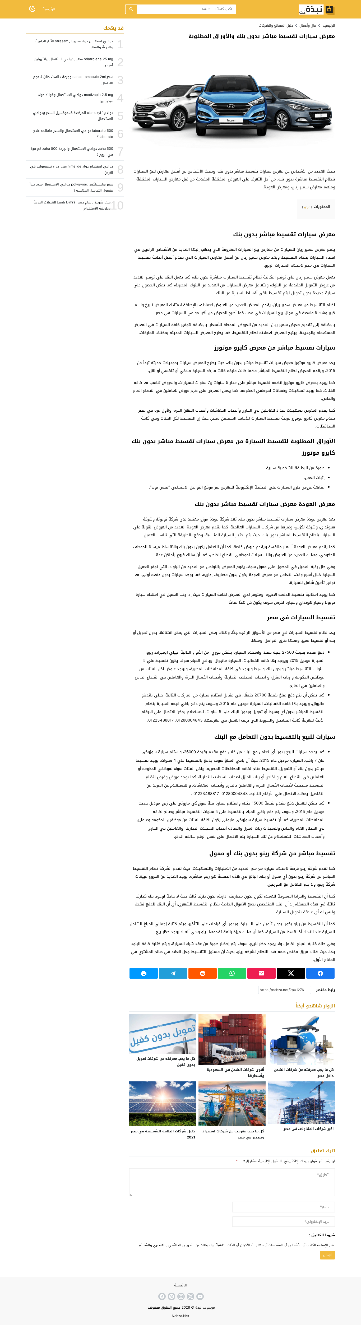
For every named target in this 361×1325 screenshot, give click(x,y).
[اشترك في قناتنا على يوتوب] (199, 1296)
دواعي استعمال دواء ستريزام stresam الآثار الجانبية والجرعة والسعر (74, 44)
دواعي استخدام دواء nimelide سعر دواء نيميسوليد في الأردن (71, 169)
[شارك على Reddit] (202, 973)
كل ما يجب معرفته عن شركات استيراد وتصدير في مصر (233, 1134)
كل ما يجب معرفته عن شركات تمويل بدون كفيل (165, 1061)
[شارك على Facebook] (320, 973)
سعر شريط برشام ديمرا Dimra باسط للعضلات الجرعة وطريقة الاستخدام (72, 205)
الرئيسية (49, 9)
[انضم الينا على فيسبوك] (161, 1296)
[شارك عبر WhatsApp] (232, 973)
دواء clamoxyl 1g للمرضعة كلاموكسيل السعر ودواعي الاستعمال (73, 115)
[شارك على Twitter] (291, 973)
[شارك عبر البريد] (261, 973)
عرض (307, 207)
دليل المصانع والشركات (276, 25)
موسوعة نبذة (205, 1307)
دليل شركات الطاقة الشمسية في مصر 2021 (163, 1134)
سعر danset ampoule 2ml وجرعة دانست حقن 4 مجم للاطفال (73, 80)
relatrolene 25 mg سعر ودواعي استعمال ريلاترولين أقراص (73, 62)
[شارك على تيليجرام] (173, 973)
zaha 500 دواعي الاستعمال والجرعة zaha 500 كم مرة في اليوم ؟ (72, 151)
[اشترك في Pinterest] (171, 1296)
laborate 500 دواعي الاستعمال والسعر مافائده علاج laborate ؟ (73, 133)
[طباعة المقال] (143, 973)
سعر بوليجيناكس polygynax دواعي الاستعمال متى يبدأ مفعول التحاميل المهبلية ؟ (71, 187)
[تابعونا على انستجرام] (180, 1296)
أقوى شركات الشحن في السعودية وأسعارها (235, 1072)
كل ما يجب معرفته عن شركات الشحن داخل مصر (304, 1072)
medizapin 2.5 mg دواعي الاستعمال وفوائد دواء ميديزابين (75, 97)
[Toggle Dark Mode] (32, 9)
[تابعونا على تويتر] (190, 1296)
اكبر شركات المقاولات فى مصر (309, 1129)
